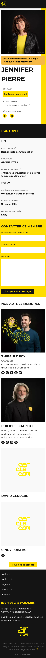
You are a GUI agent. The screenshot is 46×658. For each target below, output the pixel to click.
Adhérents (7, 579)
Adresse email (8, 244)
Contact (6, 594)
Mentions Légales (23, 654)
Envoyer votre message (18, 291)
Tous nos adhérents (23, 565)
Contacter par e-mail (15, 94)
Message (5, 256)
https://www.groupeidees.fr (16, 105)
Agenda (6, 584)
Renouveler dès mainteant (17, 62)
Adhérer (6, 574)
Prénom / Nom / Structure (14, 232)
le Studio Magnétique (21, 649)
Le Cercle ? (8, 589)
